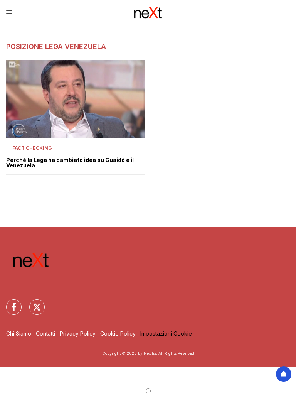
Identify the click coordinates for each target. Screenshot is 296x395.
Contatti (45, 333)
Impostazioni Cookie (166, 333)
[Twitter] (32, 302)
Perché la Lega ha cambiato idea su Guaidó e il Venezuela (70, 162)
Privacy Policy (78, 333)
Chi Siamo (18, 333)
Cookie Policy (118, 333)
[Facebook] (9, 302)
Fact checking (32, 148)
